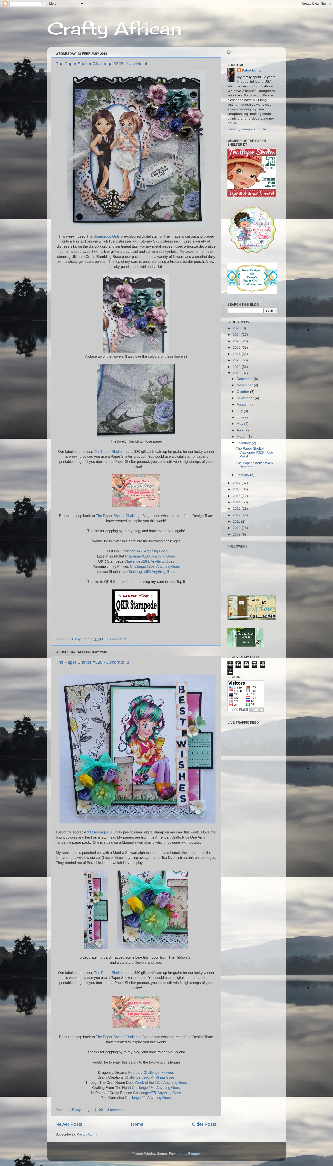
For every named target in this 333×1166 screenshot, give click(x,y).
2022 (237, 347)
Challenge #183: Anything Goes (150, 556)
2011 (237, 521)
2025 (237, 328)
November (245, 385)
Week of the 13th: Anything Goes (161, 1083)
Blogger (194, 1154)
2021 (237, 354)
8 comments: (117, 1110)
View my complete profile (246, 129)
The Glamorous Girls (103, 236)
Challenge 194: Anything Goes (156, 1088)
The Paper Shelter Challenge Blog (122, 516)
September (246, 398)
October (243, 392)
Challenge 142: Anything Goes (144, 551)
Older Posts (204, 1124)
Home (137, 1124)
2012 (237, 515)
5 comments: (117, 639)
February (244, 443)
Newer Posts (69, 1124)
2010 (237, 528)
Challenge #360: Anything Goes (150, 1077)
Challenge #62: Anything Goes (151, 572)
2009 (237, 534)
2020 (237, 360)
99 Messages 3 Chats (105, 832)
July (240, 411)
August (242, 404)
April (241, 430)
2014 (237, 502)
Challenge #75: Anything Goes (157, 1093)
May (240, 424)
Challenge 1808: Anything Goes (155, 566)
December (245, 379)
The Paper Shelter (108, 452)
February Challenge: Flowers (151, 1073)
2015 (237, 496)
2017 (237, 483)
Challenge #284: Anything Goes (149, 561)
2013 (237, 508)
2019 (237, 367)
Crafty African (114, 28)
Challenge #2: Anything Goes (148, 1098)
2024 (237, 334)
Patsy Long (251, 70)
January (243, 475)
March (242, 436)
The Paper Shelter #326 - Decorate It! (92, 662)
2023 (237, 341)
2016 (237, 489)
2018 (237, 373)
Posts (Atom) (87, 1134)
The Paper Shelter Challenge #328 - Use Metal (101, 63)
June (241, 417)
